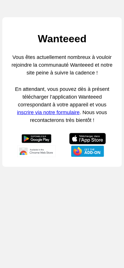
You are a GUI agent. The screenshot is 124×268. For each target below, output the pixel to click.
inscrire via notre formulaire (48, 112)
